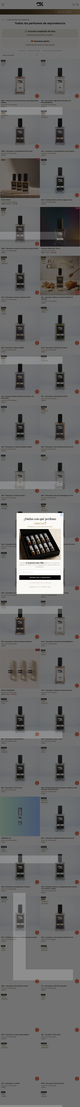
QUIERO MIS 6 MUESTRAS (40, 577)
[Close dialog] (62, 515)
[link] (40, 544)
